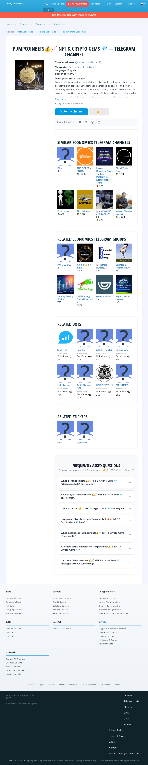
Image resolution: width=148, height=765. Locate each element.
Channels (128, 696)
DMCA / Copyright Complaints (124, 754)
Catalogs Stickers (61, 606)
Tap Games (104, 685)
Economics (75, 67)
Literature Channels (15, 670)
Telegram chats (131, 701)
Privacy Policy (116, 730)
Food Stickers (59, 602)
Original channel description (70, 104)
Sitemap (128, 725)
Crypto (103, 622)
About (112, 742)
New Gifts (10, 636)
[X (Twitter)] (86, 122)
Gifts (126, 713)
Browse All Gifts (13, 629)
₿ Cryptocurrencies (77, 4)
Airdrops (73, 685)
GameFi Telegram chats (110, 606)
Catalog (118, 4)
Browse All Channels (15, 659)
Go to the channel (71, 112)
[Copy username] (100, 62)
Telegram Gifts (106, 644)
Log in (49, 10)
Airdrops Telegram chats (111, 610)
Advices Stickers (60, 610)
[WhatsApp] (92, 122)
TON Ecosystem (106, 632)
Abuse (131, 4)
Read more (60, 99)
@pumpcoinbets (86, 62)
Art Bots (10, 606)
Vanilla (51, 685)
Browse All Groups (107, 598)
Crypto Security (106, 636)
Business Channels (15, 663)
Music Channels (13, 674)
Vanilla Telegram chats (109, 602)
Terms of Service (117, 736)
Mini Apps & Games (108, 640)
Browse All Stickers (62, 598)
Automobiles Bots (14, 613)
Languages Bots (14, 610)
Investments (90, 67)
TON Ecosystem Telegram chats (114, 613)
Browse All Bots (13, 598)
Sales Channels (13, 667)
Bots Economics (25, 32)
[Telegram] (79, 122)
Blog (109, 4)
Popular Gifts (12, 632)
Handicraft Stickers (62, 613)
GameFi (61, 685)
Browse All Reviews (62, 629)
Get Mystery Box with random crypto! (74, 15)
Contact (113, 748)
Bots (126, 719)
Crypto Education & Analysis (112, 629)
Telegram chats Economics (73, 32)
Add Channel (58, 4)
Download (95, 4)
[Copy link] (98, 122)
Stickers (128, 707)
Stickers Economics (46, 32)
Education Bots (13, 602)
